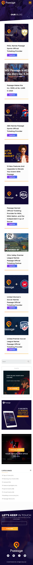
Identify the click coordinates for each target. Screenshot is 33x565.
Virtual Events (8, 492)
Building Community (10, 495)
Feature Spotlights (10, 485)
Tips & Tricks (8, 475)
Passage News (9, 499)
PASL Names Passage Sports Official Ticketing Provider (16, 48)
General (7, 482)
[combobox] (13, 361)
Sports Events (8, 489)
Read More (12, 55)
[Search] (28, 361)
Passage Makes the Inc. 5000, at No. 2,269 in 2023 (16, 88)
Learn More (16, 456)
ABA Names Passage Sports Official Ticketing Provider (15, 128)
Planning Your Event (11, 479)
